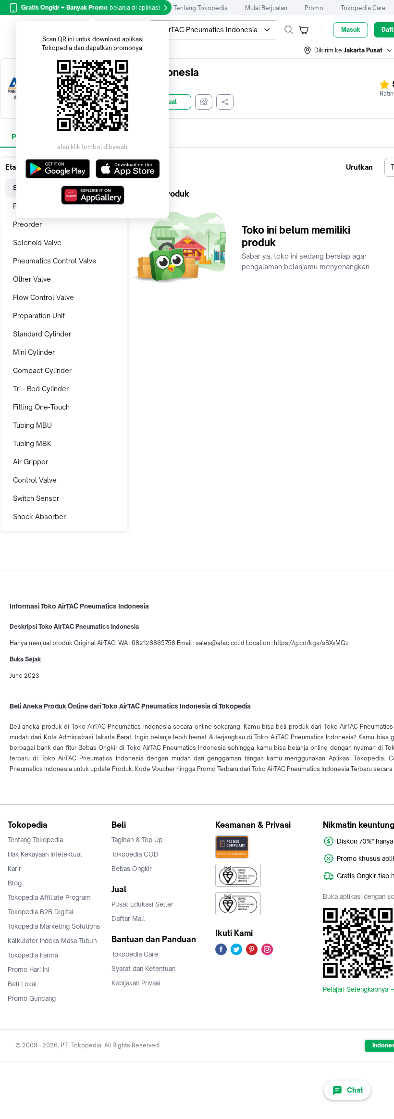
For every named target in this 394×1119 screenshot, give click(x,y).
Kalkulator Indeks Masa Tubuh (52, 941)
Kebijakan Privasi (135, 983)
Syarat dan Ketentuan (143, 968)
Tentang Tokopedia (200, 8)
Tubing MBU (32, 425)
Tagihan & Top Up (136, 840)
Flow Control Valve (43, 297)
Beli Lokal (22, 984)
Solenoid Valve (37, 242)
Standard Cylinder (42, 334)
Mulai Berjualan (266, 8)
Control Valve (35, 480)
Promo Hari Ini (28, 969)
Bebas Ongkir (131, 868)
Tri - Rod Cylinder (41, 389)
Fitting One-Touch (41, 407)
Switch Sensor (36, 498)
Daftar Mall (128, 918)
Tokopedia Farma (33, 955)
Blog (15, 883)
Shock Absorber (39, 516)
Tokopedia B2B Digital (41, 912)
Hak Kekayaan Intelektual (45, 854)
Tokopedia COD (135, 854)
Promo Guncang (32, 998)
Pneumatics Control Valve (55, 261)
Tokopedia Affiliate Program (49, 897)
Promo (314, 8)
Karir (14, 868)
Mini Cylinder (34, 352)
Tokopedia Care (363, 8)
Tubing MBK (32, 443)
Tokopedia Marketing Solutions (54, 926)
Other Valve (32, 279)
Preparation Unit (39, 315)
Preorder (27, 224)
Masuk (350, 29)
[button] (348, 50)
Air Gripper (30, 462)
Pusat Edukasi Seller (142, 904)
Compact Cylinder (42, 370)
